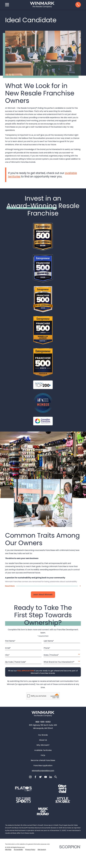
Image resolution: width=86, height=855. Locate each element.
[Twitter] (40, 777)
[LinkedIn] (50, 777)
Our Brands (43, 735)
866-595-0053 (43, 722)
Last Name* (49, 641)
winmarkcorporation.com (43, 770)
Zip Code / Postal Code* (15, 662)
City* (7, 655)
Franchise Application (42, 765)
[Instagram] (30, 777)
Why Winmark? (43, 745)
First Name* (10, 641)
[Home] (42, 5)
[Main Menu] (7, 5)
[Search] (55, 777)
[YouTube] (45, 777)
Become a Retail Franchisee (43, 760)
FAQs (43, 755)
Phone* (47, 648)
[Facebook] (35, 777)
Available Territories (43, 750)
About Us (43, 740)
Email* (8, 648)
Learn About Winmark (43, 594)
